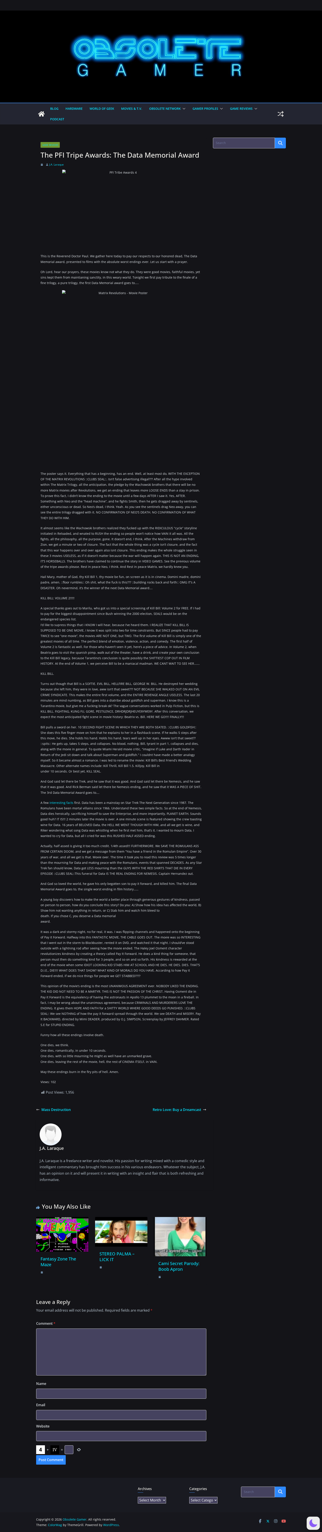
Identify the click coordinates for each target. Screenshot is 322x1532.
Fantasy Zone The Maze (58, 1261)
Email (40, 1404)
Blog (54, 108)
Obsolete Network (165, 108)
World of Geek (102, 108)
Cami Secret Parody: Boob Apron (178, 1266)
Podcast (57, 119)
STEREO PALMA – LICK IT (116, 1256)
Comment (45, 1323)
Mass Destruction (56, 1109)
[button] (183, 109)
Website (43, 1426)
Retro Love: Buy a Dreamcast (177, 1109)
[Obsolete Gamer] (41, 114)
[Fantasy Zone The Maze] (62, 1220)
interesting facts (61, 803)
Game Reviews (241, 108)
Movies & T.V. (131, 108)
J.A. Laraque (56, 164)
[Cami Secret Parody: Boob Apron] (180, 1220)
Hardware (74, 108)
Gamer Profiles (205, 108)
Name (41, 1383)
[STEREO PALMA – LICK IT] (121, 1220)
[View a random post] (280, 114)
